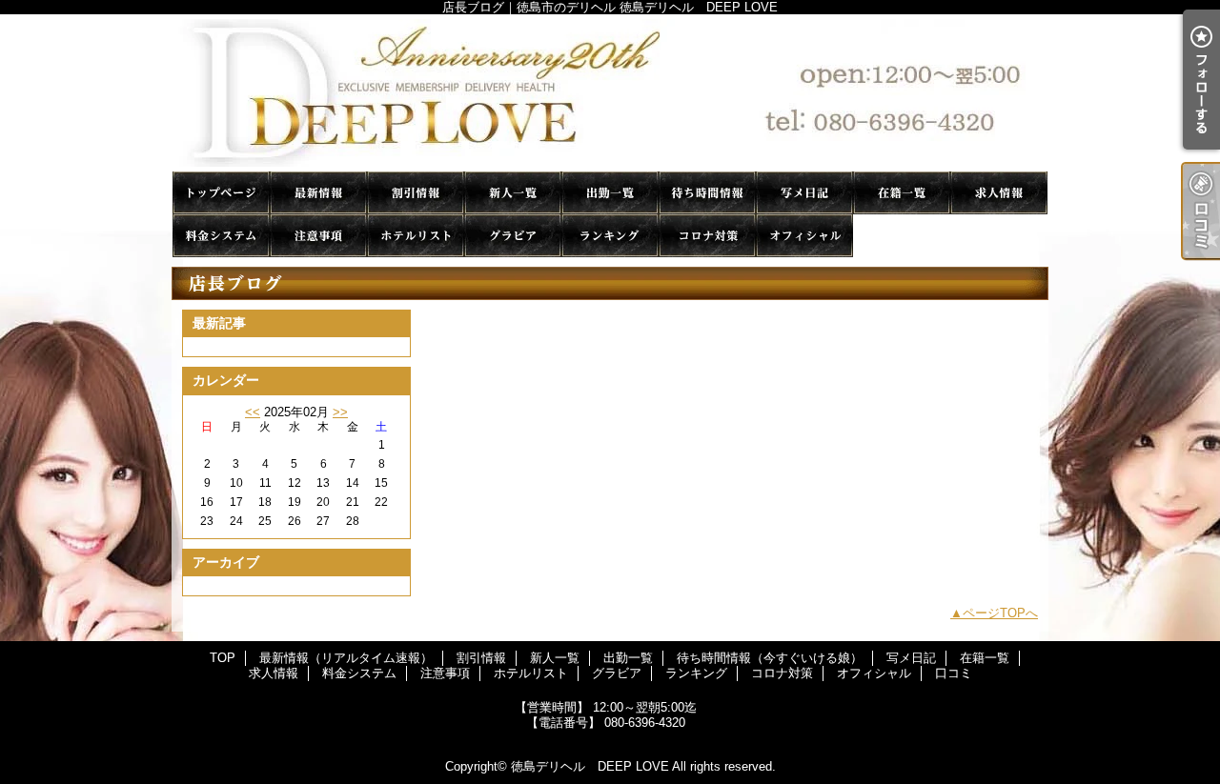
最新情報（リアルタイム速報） (318, 192)
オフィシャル (804, 235)
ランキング (610, 235)
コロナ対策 (707, 235)
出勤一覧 (610, 192)
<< (252, 412)
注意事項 (318, 235)
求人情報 (998, 192)
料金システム (221, 235)
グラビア (512, 235)
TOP (221, 192)
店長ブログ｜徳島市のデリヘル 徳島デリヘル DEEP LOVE (610, 92)
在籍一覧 (901, 192)
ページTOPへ (1000, 613)
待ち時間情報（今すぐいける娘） (707, 192)
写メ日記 (804, 192)
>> (340, 412)
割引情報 (415, 192)
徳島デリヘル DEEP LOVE (590, 766)
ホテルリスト (415, 235)
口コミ (901, 235)
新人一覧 (512, 192)
